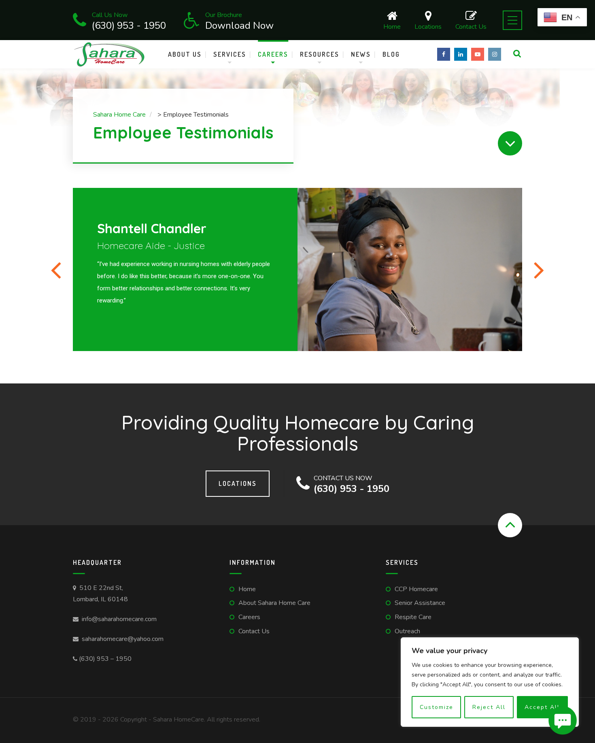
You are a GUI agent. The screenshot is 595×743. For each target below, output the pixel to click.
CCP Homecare (416, 589)
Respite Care (413, 617)
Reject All (489, 707)
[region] (490, 682)
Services (229, 54)
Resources (319, 54)
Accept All (542, 707)
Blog (391, 54)
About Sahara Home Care (274, 602)
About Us (185, 54)
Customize (436, 707)
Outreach (407, 631)
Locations (428, 26)
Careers (273, 54)
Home (392, 26)
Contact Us (471, 26)
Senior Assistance (420, 602)
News (361, 54)
